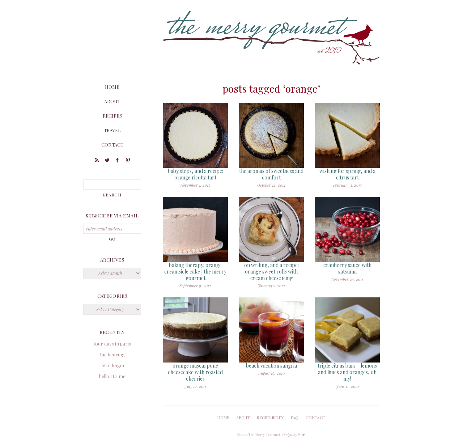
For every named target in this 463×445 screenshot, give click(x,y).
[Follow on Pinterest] (128, 161)
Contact (112, 144)
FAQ (295, 417)
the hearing (112, 354)
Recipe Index (270, 417)
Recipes (112, 116)
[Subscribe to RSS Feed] (96, 161)
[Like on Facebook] (117, 161)
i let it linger (112, 365)
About (112, 101)
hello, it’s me (112, 376)
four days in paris (112, 343)
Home (112, 87)
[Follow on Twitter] (107, 161)
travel (112, 130)
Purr (301, 434)
